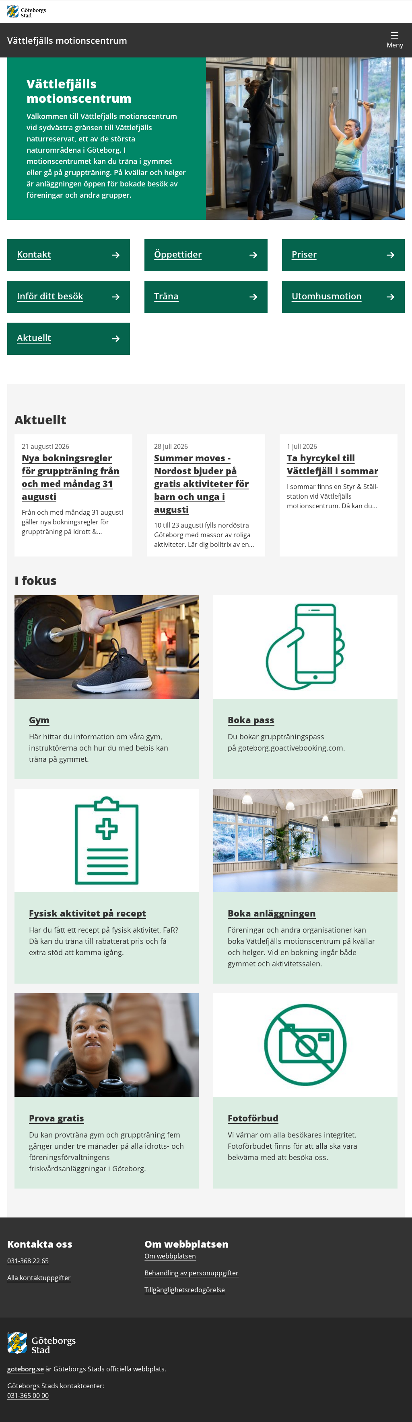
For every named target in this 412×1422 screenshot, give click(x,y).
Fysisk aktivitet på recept (87, 913)
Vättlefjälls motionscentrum (67, 40)
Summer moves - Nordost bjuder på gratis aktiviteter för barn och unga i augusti (201, 483)
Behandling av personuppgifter (191, 1273)
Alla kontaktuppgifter (39, 1277)
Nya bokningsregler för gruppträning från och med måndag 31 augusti (70, 477)
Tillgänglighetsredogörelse (184, 1289)
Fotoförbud (253, 1118)
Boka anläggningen (272, 913)
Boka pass (251, 720)
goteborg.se (25, 1369)
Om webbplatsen (170, 1256)
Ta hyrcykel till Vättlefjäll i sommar (332, 464)
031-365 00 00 (28, 1395)
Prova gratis (56, 1118)
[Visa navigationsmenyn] (394, 40)
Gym (39, 720)
